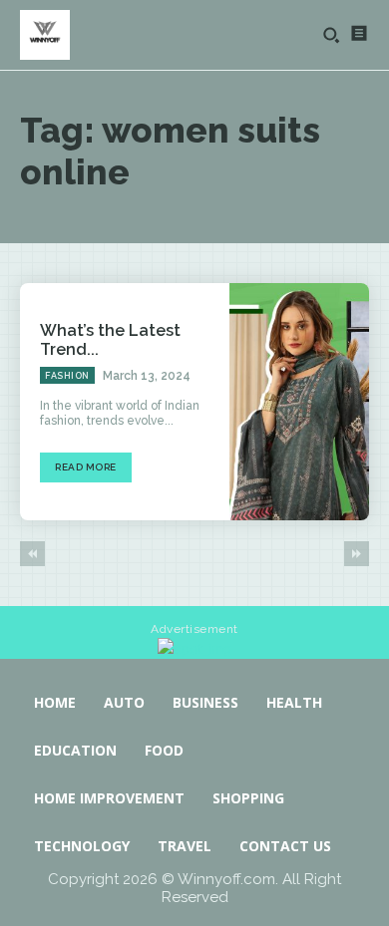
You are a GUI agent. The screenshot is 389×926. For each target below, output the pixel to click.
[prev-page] (32, 553)
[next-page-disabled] (356, 553)
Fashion (67, 376)
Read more (86, 467)
